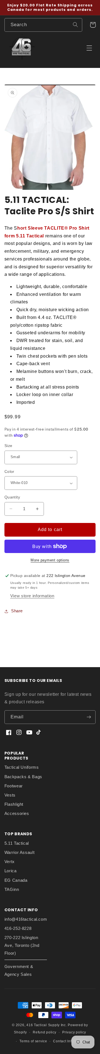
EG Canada (16, 880)
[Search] (75, 24)
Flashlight (13, 804)
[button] (92, 24)
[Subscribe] (88, 717)
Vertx (9, 861)
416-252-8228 (18, 928)
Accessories (16, 813)
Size (8, 446)
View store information (32, 596)
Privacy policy (74, 1032)
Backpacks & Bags (23, 777)
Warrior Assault (19, 852)
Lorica (10, 871)
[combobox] (43, 24)
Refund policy (44, 1032)
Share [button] (17, 611)
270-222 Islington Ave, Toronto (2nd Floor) (21, 945)
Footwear (13, 786)
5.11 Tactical (16, 843)
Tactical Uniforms (21, 767)
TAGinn (11, 889)
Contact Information (69, 1041)
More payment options (50, 560)
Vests (10, 795)
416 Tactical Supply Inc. (46, 1025)
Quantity (12, 497)
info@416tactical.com (25, 919)
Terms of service (33, 1041)
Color (9, 472)
